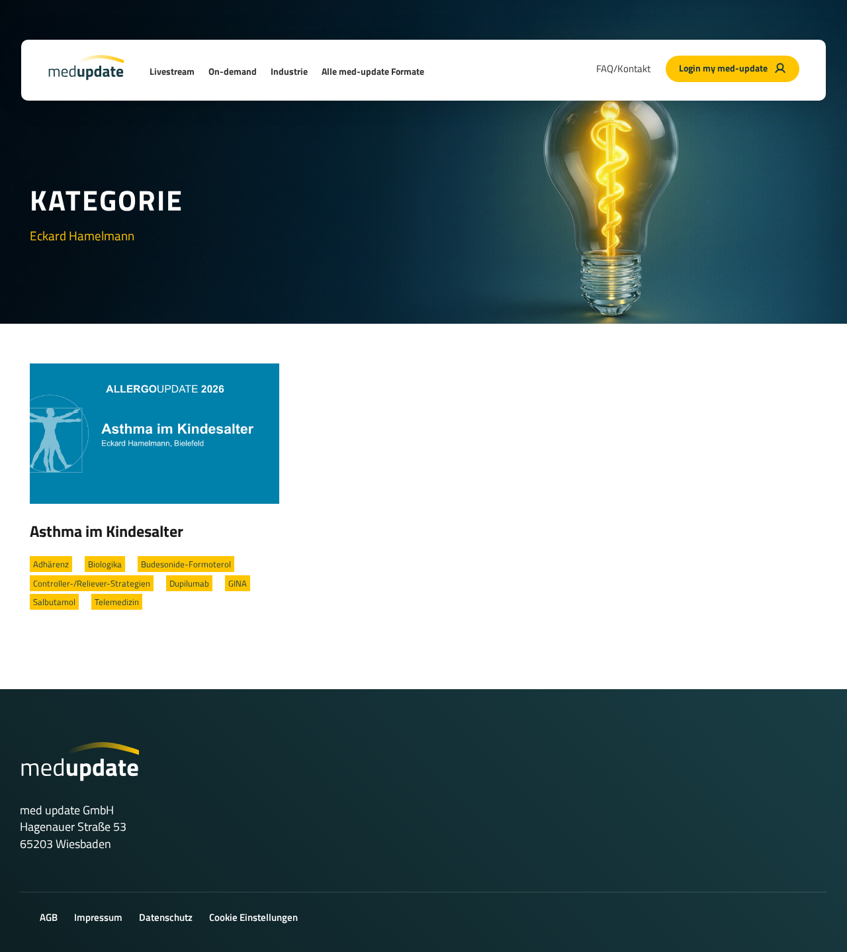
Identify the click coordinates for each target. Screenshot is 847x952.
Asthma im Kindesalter (106, 531)
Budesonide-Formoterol (186, 564)
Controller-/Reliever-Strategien (91, 583)
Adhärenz (51, 564)
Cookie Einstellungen (253, 917)
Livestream (172, 71)
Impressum (98, 917)
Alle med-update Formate (373, 71)
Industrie (289, 71)
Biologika (105, 564)
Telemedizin (117, 601)
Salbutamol (54, 601)
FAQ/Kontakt (623, 68)
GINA (237, 583)
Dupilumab (189, 583)
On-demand (232, 71)
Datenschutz (166, 917)
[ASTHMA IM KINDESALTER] (154, 432)
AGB (49, 917)
